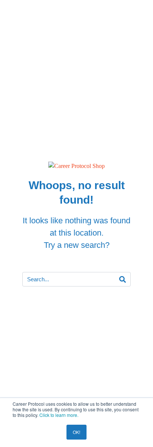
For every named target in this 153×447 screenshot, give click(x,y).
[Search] (122, 279)
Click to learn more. (58, 415)
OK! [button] (76, 432)
